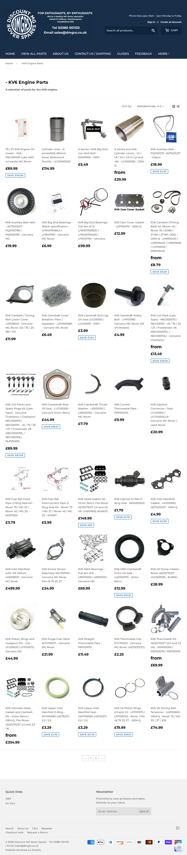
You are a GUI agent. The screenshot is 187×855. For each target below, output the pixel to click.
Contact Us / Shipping (93, 53)
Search (9, 828)
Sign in (151, 22)
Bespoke (46, 828)
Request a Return (37, 832)
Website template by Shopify (23, 849)
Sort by (126, 106)
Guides (123, 53)
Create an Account (171, 22)
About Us (60, 53)
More (162, 53)
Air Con (10, 803)
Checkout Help (14, 832)
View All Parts (34, 53)
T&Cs (35, 828)
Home (10, 53)
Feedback (143, 53)
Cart (174, 30)
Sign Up (144, 811)
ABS (8, 798)
